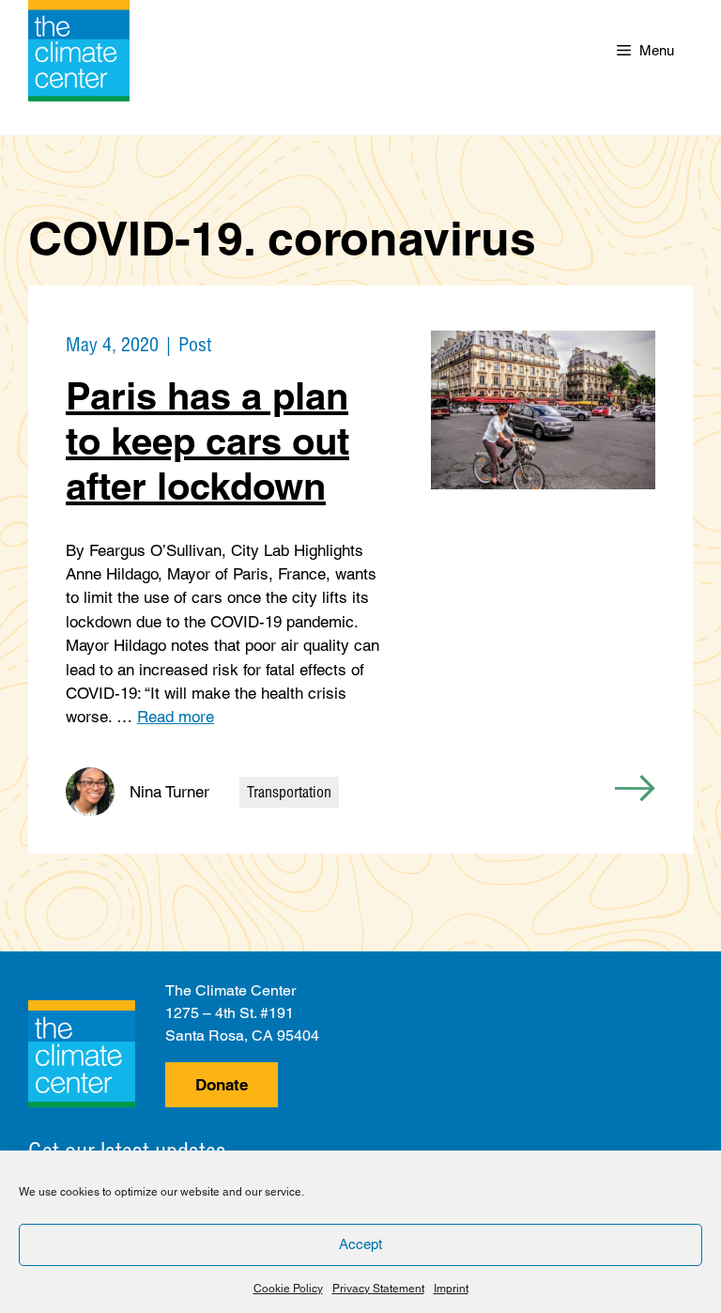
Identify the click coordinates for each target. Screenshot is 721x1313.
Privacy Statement (378, 1288)
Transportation (289, 791)
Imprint (451, 1288)
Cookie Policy (288, 1288)
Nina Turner (169, 791)
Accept (360, 1244)
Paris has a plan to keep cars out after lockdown (207, 441)
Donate (221, 1084)
